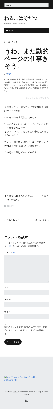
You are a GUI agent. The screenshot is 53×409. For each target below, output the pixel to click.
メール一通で (40, 220)
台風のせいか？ (13, 220)
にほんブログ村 (10, 380)
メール (7, 299)
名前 (6, 287)
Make (15, 392)
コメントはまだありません (37, 98)
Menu (11, 30)
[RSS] (26, 401)
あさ (9, 73)
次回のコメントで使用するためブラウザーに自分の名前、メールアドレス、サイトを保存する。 (25, 330)
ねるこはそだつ (21, 18)
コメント (9, 252)
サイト (7, 311)
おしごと (11, 206)
